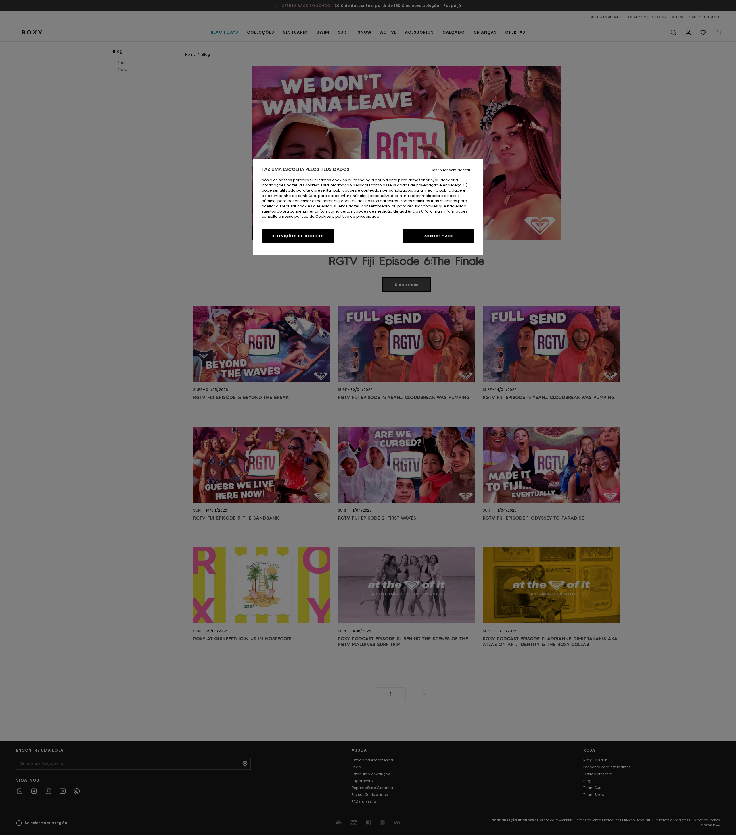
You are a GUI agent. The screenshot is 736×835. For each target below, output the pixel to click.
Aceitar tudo (438, 236)
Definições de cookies (297, 236)
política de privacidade (357, 216)
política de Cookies (312, 216)
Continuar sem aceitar (450, 170)
